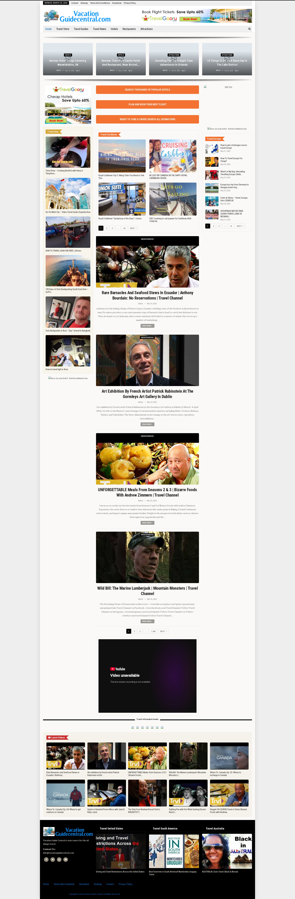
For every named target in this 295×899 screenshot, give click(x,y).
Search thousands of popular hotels (147, 89)
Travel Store (62, 29)
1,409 (153, 631)
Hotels (114, 29)
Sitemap (84, 3)
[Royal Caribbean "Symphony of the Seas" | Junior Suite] (122, 199)
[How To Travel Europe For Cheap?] (211, 162)
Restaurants (129, 29)
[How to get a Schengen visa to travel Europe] (211, 149)
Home (48, 29)
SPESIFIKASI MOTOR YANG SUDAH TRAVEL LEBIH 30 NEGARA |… (231, 214)
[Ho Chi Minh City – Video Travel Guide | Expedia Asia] (68, 193)
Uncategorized (147, 239)
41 (231, 226)
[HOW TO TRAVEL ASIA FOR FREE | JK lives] (68, 232)
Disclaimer (117, 3)
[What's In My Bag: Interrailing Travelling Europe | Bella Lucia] (211, 175)
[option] (147, 60)
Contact (74, 3)
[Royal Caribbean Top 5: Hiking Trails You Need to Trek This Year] (122, 155)
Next (132, 228)
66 (124, 228)
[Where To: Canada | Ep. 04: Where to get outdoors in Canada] (65, 793)
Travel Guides (81, 29)
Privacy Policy (130, 3)
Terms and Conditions (100, 3)
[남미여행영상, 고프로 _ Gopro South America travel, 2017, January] (174, 851)
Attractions (146, 29)
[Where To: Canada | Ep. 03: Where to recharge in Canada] (229, 755)
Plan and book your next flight (148, 104)
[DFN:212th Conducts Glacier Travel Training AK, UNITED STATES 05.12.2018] (121, 851)
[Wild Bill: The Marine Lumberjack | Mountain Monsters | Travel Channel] (147, 557)
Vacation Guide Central (92, 894)
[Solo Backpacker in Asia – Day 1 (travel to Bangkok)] (68, 312)
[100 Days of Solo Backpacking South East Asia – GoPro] (68, 270)
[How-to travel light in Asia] (68, 350)
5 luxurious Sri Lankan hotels (227, 64)
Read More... (147, 326)
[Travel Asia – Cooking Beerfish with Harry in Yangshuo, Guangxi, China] (68, 152)
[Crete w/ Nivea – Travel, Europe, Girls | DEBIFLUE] (211, 201)
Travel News (99, 29)
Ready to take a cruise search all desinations (147, 119)
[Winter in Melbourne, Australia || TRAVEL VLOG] (227, 851)
